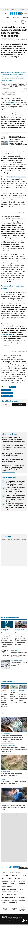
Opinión (13, 881)
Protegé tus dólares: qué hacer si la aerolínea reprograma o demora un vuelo (13, 807)
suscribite (21, 13)
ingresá (25, 13)
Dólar (7, 17)
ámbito (3, 22)
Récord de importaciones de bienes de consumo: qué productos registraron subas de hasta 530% (19, 654)
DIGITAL (6, 909)
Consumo (17, 22)
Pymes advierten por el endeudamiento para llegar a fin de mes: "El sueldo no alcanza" (14, 73)
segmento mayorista (7, 393)
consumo (11, 102)
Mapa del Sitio (11, 894)
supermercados (6, 334)
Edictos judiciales (18, 900)
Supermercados (5, 390)
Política (23, 875)
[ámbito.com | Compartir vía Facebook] (18, 39)
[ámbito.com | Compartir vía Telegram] (24, 39)
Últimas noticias (15, 873)
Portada (4, 873)
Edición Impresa (6, 886)
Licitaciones (13, 903)
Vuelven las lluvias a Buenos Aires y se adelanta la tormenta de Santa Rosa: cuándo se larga (15, 490)
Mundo (13, 884)
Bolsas (10, 539)
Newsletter (23, 867)
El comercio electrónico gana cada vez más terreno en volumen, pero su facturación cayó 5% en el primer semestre (7, 640)
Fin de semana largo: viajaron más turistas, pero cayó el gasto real (19, 664)
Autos (21, 889)
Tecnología (18, 892)
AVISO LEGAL (5, 900)
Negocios (4, 881)
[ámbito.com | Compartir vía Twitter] (20, 39)
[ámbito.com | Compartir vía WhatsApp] (16, 39)
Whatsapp (21, 867)
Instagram (9, 867)
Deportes (22, 884)
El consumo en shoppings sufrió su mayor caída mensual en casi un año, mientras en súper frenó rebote (13, 78)
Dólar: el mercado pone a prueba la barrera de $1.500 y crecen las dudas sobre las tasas (16, 506)
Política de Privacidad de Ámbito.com (13, 897)
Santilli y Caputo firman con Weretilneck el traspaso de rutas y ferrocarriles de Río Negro (15, 498)
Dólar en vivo (13, 9)
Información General (8, 889)
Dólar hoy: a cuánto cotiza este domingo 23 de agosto (11, 774)
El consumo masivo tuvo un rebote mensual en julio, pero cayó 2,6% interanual (17, 137)
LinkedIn (13, 867)
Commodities (17, 539)
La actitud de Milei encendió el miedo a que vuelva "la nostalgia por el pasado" (15, 483)
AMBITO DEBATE (22, 909)
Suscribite (19, 404)
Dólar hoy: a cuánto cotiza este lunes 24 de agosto (12, 460)
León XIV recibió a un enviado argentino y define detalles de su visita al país (13, 447)
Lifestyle (22, 881)
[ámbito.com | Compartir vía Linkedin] (22, 39)
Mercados (18, 878)
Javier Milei (21, 9)
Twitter (2, 867)
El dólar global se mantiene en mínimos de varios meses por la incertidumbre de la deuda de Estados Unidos (12, 738)
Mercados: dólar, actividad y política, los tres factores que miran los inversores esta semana (13, 439)
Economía (16, 17)
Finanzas (14, 875)
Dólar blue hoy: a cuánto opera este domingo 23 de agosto (13, 782)
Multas (3, 903)
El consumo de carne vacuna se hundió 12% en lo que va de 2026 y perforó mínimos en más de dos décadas (21, 639)
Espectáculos (6, 892)
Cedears (24, 539)
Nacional (4, 884)
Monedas (3, 539)
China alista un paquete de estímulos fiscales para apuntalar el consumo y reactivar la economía (18, 144)
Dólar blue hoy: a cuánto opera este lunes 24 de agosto (12, 454)
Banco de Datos (6, 878)
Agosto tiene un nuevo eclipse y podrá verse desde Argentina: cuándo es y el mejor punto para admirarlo (13, 468)
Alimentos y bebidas (6, 396)
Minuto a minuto (4, 691)
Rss (2, 894)
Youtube (17, 867)
